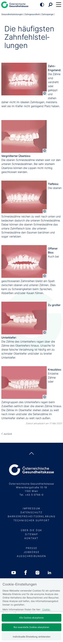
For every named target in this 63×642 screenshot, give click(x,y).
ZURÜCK (8, 433)
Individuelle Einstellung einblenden (31, 636)
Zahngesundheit (32, 14)
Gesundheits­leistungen (12, 14)
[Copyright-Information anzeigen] (45, 93)
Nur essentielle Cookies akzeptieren (31, 627)
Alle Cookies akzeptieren (31, 617)
